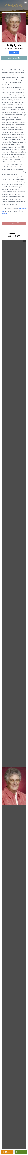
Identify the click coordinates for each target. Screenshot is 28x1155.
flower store (6, 213)
